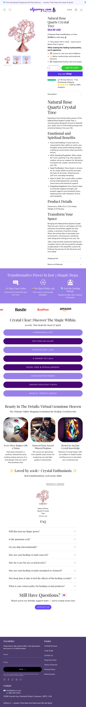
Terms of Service (15, 675)
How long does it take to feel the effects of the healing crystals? (40, 578)
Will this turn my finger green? (24, 531)
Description (52, 94)
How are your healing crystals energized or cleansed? (35, 570)
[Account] (76, 9)
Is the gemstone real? (19, 539)
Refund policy (49, 674)
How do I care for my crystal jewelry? (27, 562)
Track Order (48, 651)
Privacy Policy (49, 669)
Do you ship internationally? (23, 546)
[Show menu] (4, 9)
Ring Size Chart (50, 660)
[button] (10, 9)
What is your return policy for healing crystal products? (37, 586)
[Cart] (81, 9)
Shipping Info (53, 258)
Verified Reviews (50, 646)
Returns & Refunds (55, 264)
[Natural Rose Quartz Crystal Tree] (43, 497)
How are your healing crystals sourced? (28, 554)
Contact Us (48, 655)
